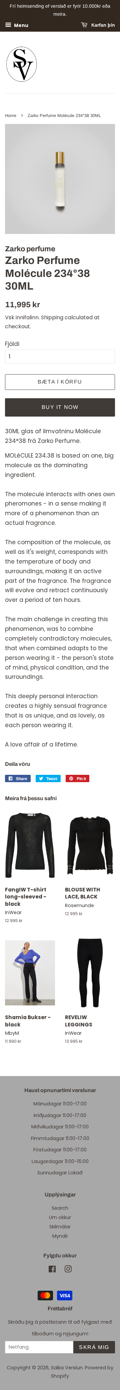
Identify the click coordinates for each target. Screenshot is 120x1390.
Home (10, 115)
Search (60, 1208)
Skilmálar (60, 1226)
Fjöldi (12, 344)
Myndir (60, 1236)
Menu (20, 25)
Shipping (52, 317)
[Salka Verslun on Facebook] (52, 1270)
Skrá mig (94, 1347)
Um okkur (60, 1217)
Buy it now (60, 407)
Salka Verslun (67, 1367)
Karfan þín (102, 25)
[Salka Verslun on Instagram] (68, 1270)
